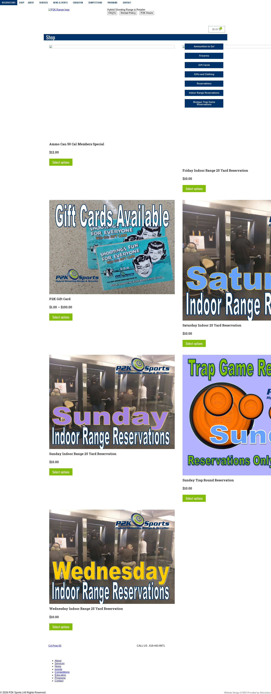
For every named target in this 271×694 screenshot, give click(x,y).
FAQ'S (112, 13)
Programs (60, 678)
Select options (60, 162)
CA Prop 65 (54, 645)
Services (59, 663)
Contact (59, 680)
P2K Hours (147, 13)
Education (60, 675)
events (58, 669)
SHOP (21, 2)
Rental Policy (128, 13)
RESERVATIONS (8, 2)
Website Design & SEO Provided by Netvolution (247, 692)
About (58, 660)
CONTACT (127, 2)
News (58, 666)
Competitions (62, 672)
